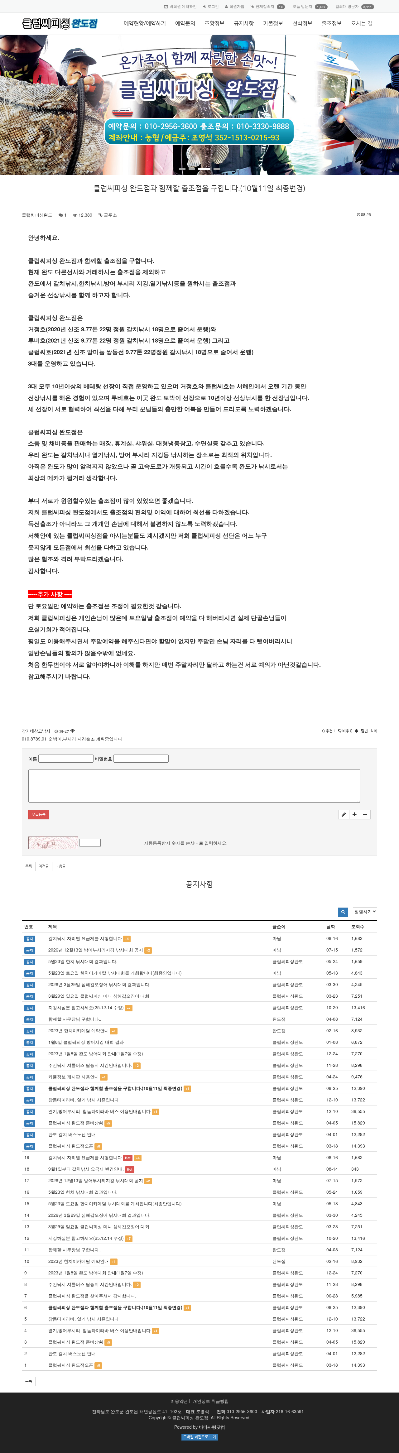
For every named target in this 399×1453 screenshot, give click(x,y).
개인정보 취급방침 (211, 1401)
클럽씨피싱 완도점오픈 (70, 1146)
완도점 (279, 1019)
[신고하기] (355, 731)
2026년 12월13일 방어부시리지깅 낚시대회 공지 (95, 950)
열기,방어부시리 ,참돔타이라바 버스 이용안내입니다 (99, 1111)
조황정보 (214, 24)
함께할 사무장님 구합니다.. (74, 1019)
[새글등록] (343, 814)
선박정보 (302, 24)
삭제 (373, 731)
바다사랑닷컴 (212, 1427)
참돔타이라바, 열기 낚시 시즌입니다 (83, 1099)
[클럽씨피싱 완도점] (58, 23)
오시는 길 (362, 24)
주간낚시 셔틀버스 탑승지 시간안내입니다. (90, 1065)
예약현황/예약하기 (145, 24)
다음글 (60, 866)
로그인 (213, 6)
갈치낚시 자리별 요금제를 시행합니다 (85, 938)
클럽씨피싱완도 (37, 215)
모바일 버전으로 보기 (199, 1437)
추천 (330, 731)
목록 (28, 866)
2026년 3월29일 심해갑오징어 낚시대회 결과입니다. (99, 984)
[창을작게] (365, 814)
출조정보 (332, 24)
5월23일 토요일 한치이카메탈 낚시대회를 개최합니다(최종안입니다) (115, 973)
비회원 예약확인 (183, 6)
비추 (346, 731)
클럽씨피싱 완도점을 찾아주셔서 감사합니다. (92, 1295)
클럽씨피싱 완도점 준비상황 (75, 1123)
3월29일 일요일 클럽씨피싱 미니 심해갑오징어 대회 (98, 996)
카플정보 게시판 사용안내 (73, 1076)
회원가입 (236, 6)
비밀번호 (103, 758)
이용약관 (179, 1401)
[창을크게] (354, 814)
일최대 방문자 (347, 6)
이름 (32, 758)
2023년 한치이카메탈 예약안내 (78, 1030)
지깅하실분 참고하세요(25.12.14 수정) (86, 1007)
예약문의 (185, 24)
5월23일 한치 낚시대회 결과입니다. (83, 961)
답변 (364, 731)
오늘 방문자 (302, 6)
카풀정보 (273, 24)
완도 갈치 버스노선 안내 (72, 1134)
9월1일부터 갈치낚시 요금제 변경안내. (86, 1169)
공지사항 (244, 24)
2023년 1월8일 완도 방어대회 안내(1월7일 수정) (95, 1053)
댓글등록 (39, 815)
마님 (276, 938)
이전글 (44, 866)
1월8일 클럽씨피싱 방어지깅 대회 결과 (86, 1042)
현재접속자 (265, 6)
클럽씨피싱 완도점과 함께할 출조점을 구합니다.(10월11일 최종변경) (115, 1088)
